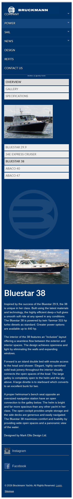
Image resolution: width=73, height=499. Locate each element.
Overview (13, 82)
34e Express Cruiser (21, 154)
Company (10, 14)
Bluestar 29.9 (16, 147)
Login (59, 485)
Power (8, 23)
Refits (9, 59)
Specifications (17, 96)
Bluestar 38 (15, 161)
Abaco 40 (13, 168)
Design (9, 50)
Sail (6, 32)
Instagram (19, 450)
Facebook (19, 466)
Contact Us (13, 68)
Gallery (12, 89)
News (7, 41)
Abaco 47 (13, 175)
